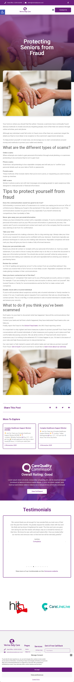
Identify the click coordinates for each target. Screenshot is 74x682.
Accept (37, 670)
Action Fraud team (31, 326)
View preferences (37, 675)
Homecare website (51, 571)
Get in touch (16, 347)
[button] (2, 12)
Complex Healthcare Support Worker (53, 428)
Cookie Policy (36, 679)
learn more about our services (55, 347)
